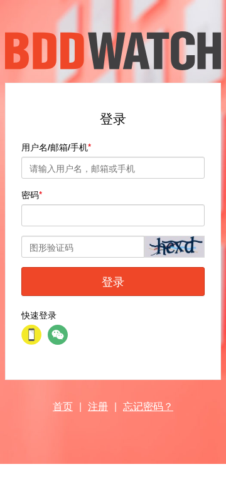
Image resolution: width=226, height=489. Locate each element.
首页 (63, 406)
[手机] (31, 335)
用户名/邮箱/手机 (54, 146)
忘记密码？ (148, 406)
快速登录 (38, 314)
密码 (30, 194)
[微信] (58, 335)
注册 (98, 406)
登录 (113, 281)
